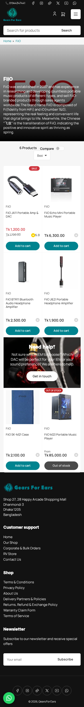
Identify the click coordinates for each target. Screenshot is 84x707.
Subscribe (65, 659)
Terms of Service (16, 615)
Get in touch (42, 376)
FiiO (18, 41)
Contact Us (12, 559)
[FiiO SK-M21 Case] (23, 407)
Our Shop (10, 542)
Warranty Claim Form (19, 610)
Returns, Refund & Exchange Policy (30, 604)
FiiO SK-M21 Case (17, 434)
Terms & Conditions (18, 582)
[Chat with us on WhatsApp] (9, 698)
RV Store (10, 553)
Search (66, 30)
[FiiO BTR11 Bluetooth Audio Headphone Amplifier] (23, 272)
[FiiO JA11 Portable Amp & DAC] (23, 185)
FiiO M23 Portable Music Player (60, 436)
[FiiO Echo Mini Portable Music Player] (61, 185)
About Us (10, 593)
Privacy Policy (14, 587)
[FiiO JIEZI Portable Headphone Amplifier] (61, 272)
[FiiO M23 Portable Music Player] (61, 407)
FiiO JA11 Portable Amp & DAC (22, 215)
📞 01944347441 (15, 3)
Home (7, 41)
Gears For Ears (47, 701)
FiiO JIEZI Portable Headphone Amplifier (58, 301)
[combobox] (42, 30)
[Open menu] (76, 14)
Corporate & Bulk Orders (22, 548)
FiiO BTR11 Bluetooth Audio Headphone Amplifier (19, 303)
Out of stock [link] (61, 465)
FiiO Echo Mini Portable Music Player (59, 215)
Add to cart (23, 246)
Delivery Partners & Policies (24, 599)
